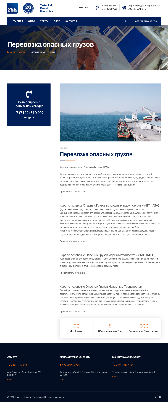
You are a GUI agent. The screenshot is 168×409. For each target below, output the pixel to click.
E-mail (10, 379)
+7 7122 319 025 (17, 364)
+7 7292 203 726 (70, 364)
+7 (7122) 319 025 (109, 8)
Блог (57, 21)
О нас (31, 21)
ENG (87, 7)
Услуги (44, 21)
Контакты (71, 21)
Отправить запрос (146, 21)
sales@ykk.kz (28, 117)
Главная (17, 21)
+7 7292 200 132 (122, 364)
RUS (81, 7)
